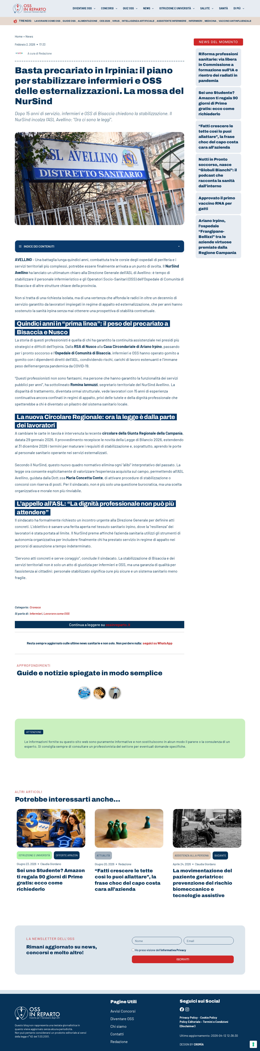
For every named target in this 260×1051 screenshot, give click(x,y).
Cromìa (199, 1044)
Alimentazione (87, 21)
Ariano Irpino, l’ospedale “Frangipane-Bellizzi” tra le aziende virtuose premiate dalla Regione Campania (217, 237)
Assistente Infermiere (171, 21)
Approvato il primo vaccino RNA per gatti (217, 203)
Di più (237, 8)
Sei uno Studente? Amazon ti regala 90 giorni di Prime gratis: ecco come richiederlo (218, 103)
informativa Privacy (173, 950)
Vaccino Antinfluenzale (235, 21)
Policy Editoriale (190, 1021)
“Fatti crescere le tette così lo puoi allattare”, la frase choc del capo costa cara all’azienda (218, 136)
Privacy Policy (189, 1017)
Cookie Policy (208, 1017)
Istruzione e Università (175, 8)
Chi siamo (118, 1026)
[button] (33, 732)
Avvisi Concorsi (123, 1011)
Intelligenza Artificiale (138, 21)
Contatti (117, 1034)
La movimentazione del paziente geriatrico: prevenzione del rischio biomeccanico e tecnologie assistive (202, 883)
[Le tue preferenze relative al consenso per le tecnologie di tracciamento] (253, 1044)
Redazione (119, 1041)
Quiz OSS (128, 8)
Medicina (210, 21)
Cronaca (35, 607)
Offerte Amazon (67, 855)
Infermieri (195, 21)
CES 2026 (105, 21)
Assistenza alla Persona (192, 855)
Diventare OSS (82, 8)
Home (19, 36)
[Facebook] (182, 1009)
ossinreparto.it (118, 624)
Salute (205, 8)
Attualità (103, 855)
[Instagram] (187, 1009)
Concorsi (107, 8)
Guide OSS (69, 21)
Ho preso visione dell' (160, 950)
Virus (116, 21)
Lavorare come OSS (47, 21)
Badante (220, 855)
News (146, 8)
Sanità (223, 8)
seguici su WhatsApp (157, 643)
